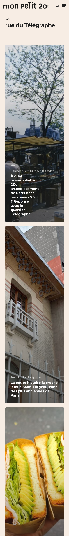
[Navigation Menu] (64, 5)
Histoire (21, 377)
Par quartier (35, 377)
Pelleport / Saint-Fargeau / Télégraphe (33, 170)
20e (13, 165)
